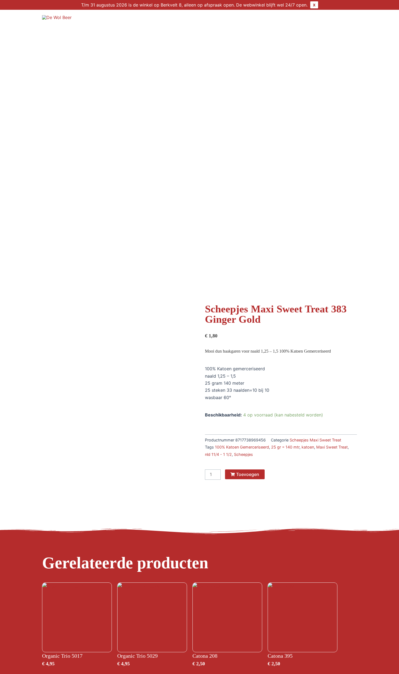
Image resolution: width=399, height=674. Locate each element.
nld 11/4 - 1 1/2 (218, 454)
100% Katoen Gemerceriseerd (242, 447)
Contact (327, 20)
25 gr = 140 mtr (285, 447)
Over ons (239, 20)
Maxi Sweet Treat (332, 447)
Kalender (270, 20)
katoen (308, 447)
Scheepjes (243, 454)
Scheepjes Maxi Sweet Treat (315, 440)
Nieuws (299, 20)
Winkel (211, 20)
